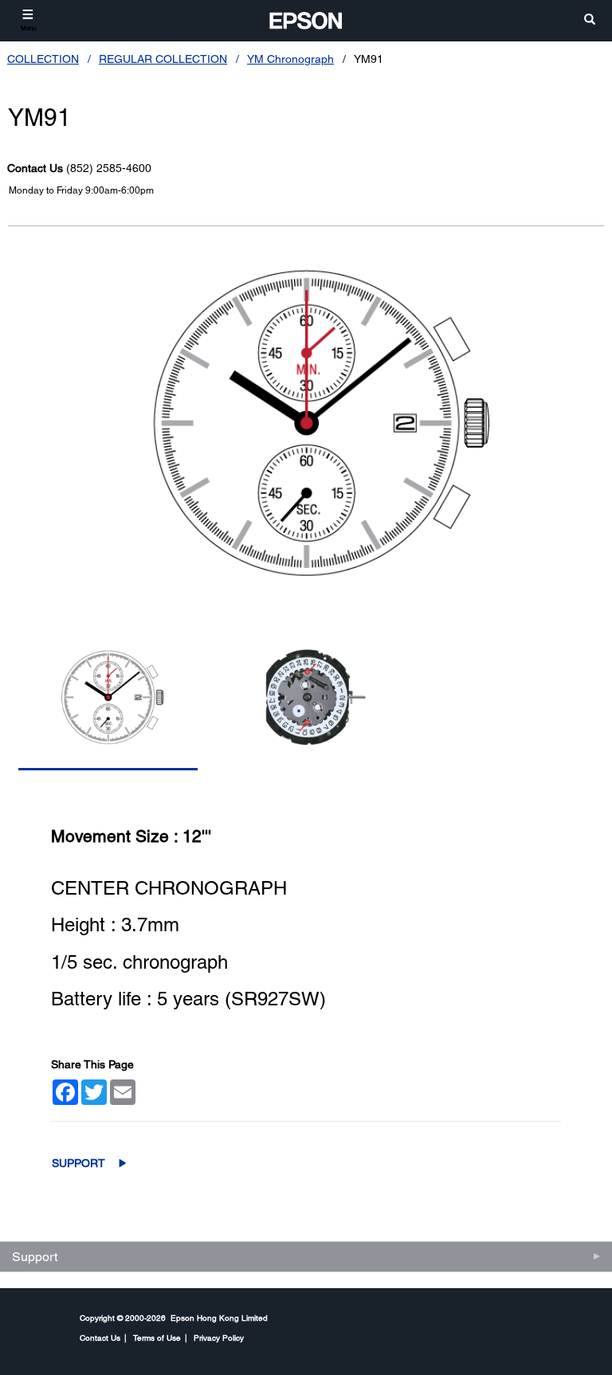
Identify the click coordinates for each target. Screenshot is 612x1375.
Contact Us (100, 1337)
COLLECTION (43, 59)
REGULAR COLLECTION (163, 59)
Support (78, 1163)
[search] (589, 20)
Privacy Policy (219, 1337)
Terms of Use (157, 1337)
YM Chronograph (290, 59)
